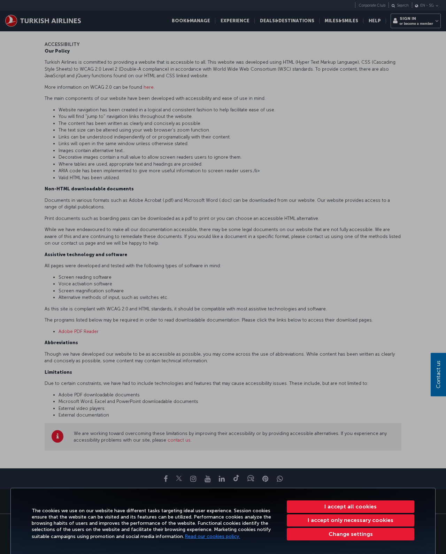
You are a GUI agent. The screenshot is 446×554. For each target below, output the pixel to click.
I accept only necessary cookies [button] (350, 520)
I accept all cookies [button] (350, 506)
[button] (350, 534)
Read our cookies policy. (212, 536)
